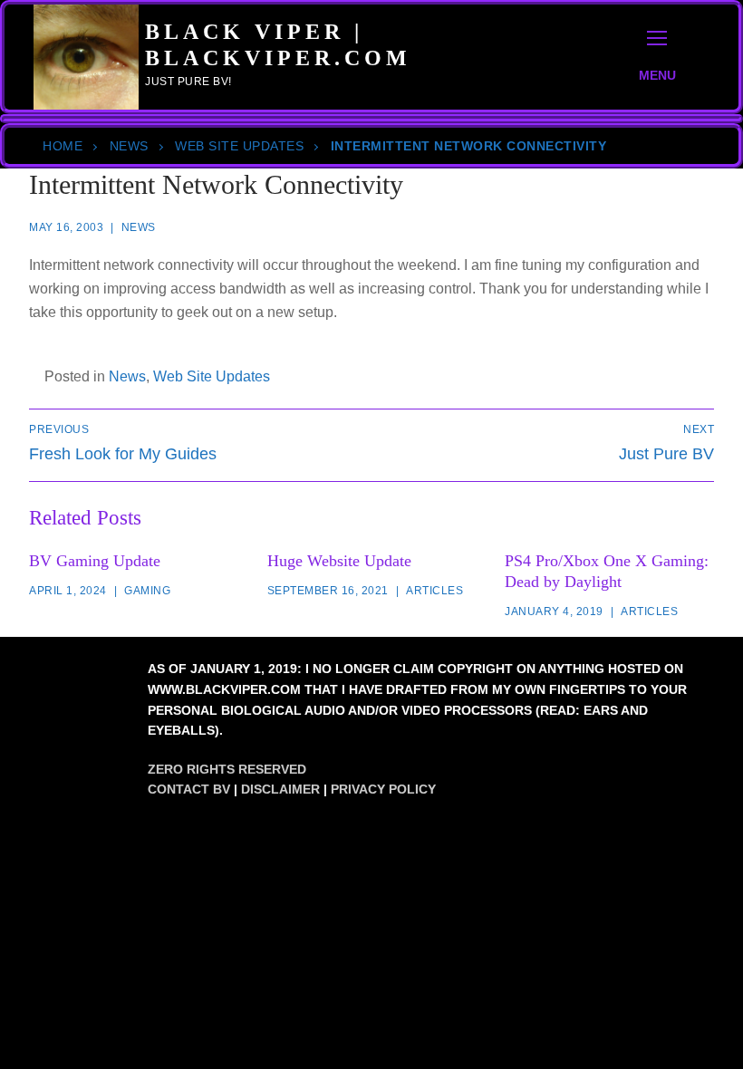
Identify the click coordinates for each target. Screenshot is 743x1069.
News (129, 146)
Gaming (147, 590)
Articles (434, 590)
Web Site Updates (239, 146)
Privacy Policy (383, 789)
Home (62, 146)
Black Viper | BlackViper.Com (278, 45)
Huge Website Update (339, 561)
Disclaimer (280, 789)
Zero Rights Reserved (227, 769)
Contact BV (189, 789)
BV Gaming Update (94, 561)
